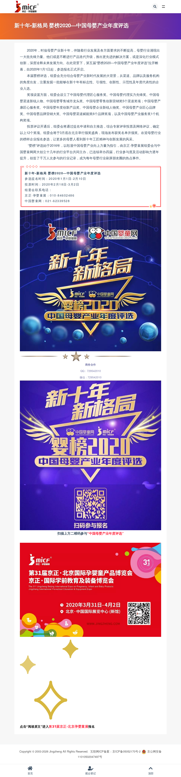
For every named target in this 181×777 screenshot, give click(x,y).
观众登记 (90, 773)
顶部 (150, 773)
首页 (30, 773)
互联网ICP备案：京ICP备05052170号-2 (115, 751)
